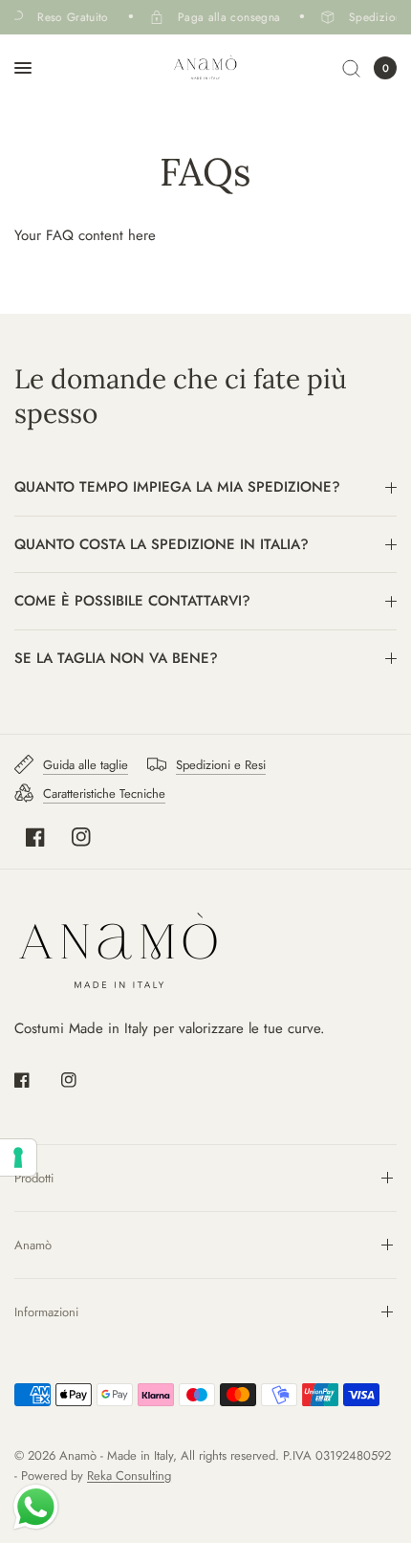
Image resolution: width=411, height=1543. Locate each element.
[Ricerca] (351, 67)
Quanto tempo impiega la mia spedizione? (177, 486)
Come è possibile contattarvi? (132, 600)
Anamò (33, 1245)
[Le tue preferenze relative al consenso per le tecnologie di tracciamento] (18, 1157)
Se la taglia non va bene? (116, 658)
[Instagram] (81, 837)
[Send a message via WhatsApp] (36, 1507)
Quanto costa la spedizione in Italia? (161, 544)
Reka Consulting (129, 1475)
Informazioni (46, 1312)
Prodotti (34, 1178)
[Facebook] (35, 837)
